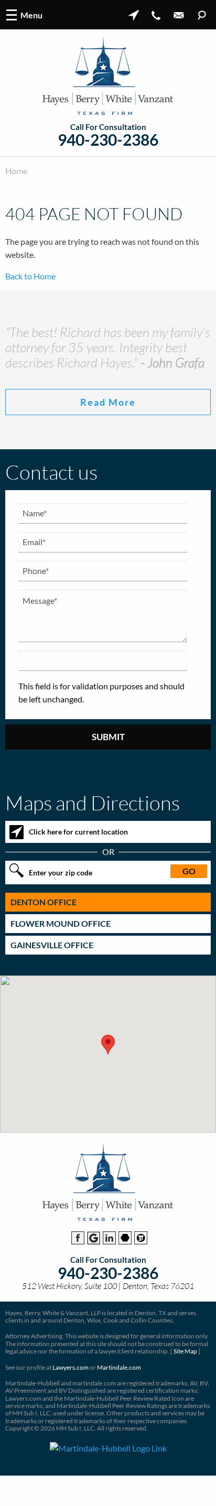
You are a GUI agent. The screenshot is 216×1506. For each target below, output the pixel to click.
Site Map (185, 1351)
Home (16, 171)
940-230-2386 (108, 139)
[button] (108, 1044)
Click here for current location (78, 831)
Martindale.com (119, 1367)
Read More (108, 402)
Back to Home (30, 276)
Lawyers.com (70, 1367)
